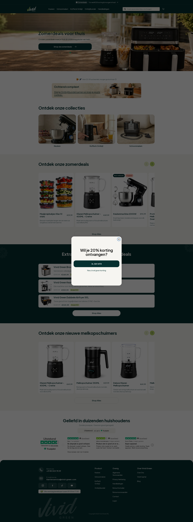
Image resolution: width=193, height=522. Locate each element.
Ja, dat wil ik (96, 264)
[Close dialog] (119, 239)
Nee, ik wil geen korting (96, 270)
